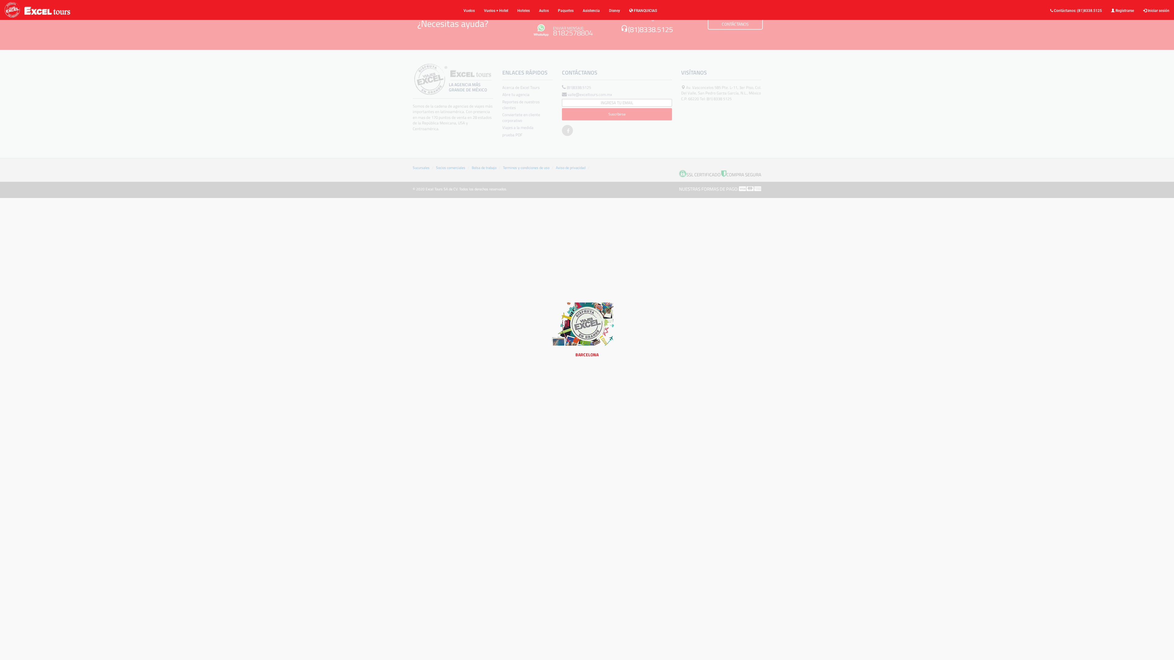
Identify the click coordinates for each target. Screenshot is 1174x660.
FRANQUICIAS (645, 11)
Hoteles (523, 11)
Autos (544, 11)
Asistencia (591, 11)
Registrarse (1124, 11)
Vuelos (469, 11)
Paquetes (566, 11)
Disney (614, 11)
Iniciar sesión (1158, 11)
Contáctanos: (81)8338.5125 (1077, 11)
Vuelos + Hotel (496, 11)
